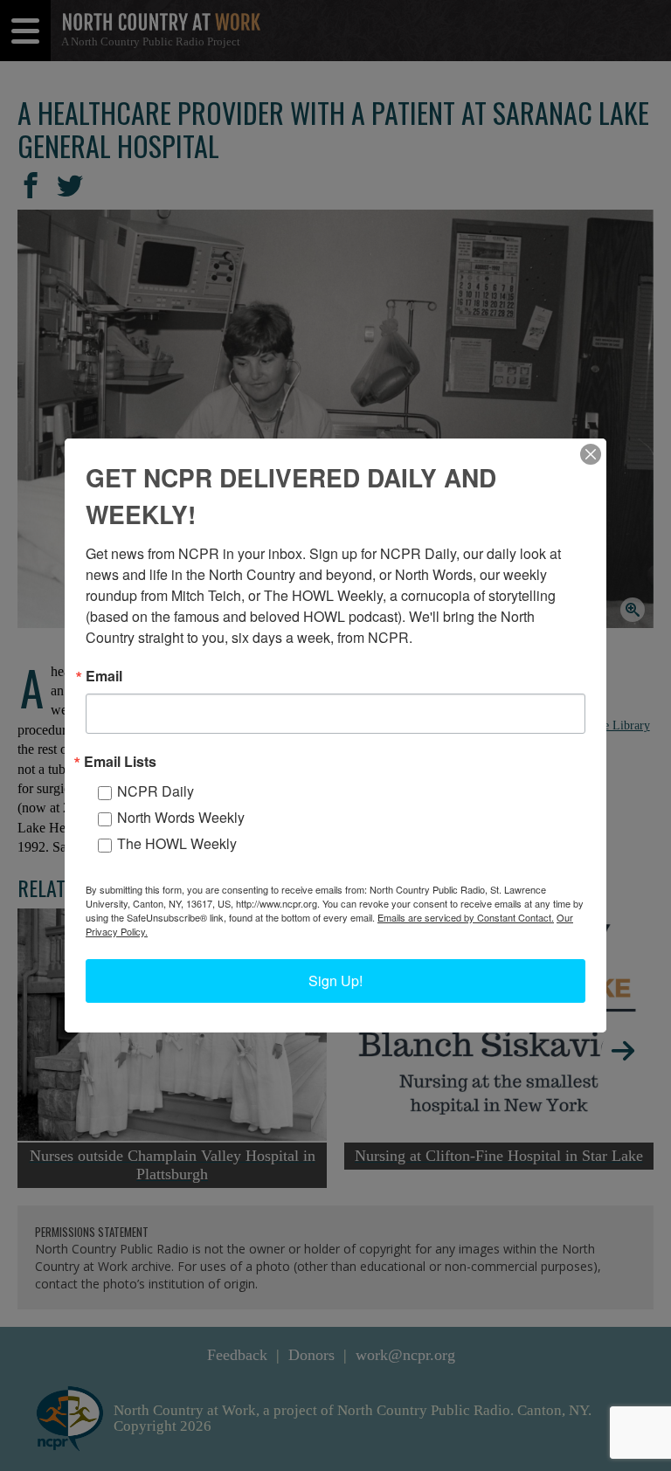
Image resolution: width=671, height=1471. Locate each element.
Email (104, 676)
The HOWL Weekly (177, 843)
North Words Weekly (181, 817)
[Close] (590, 454)
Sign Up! (335, 980)
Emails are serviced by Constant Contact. (465, 917)
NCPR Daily (155, 791)
